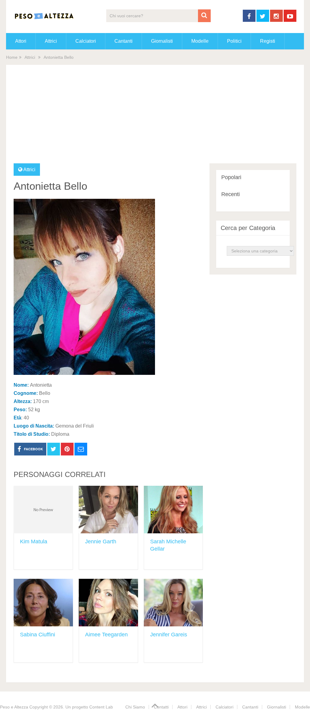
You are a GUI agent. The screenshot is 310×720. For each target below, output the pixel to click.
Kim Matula (33, 541)
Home (12, 57)
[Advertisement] (155, 117)
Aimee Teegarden (106, 635)
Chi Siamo (135, 707)
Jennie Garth (100, 541)
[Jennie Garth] (108, 509)
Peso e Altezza (14, 707)
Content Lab (101, 707)
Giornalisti (162, 41)
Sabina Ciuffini (37, 635)
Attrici (51, 41)
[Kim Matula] (43, 509)
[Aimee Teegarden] (108, 602)
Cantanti (123, 41)
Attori (20, 41)
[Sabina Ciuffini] (43, 602)
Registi (267, 41)
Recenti (230, 194)
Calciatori (85, 41)
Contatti (161, 707)
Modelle (200, 41)
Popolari (231, 177)
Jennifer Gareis (168, 635)
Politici (234, 41)
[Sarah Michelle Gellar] (173, 509)
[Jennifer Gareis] (173, 602)
